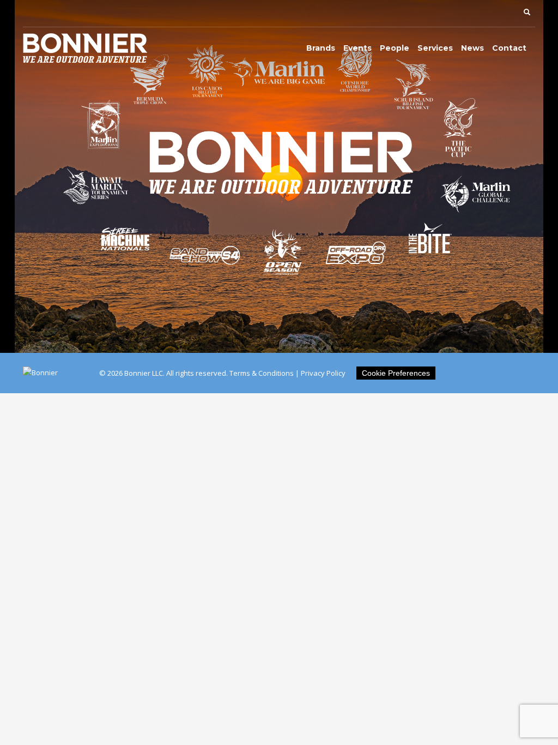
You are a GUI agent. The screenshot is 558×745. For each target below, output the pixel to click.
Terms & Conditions (261, 373)
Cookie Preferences (396, 373)
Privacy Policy (323, 373)
